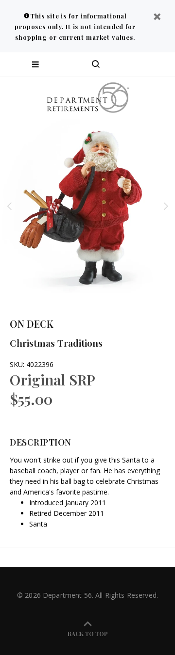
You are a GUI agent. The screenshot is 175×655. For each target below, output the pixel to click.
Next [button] (166, 206)
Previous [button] (9, 206)
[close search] (159, 64)
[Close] (157, 18)
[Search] (96, 64)
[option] (87, 206)
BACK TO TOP (88, 634)
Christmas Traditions (56, 342)
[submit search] (128, 64)
